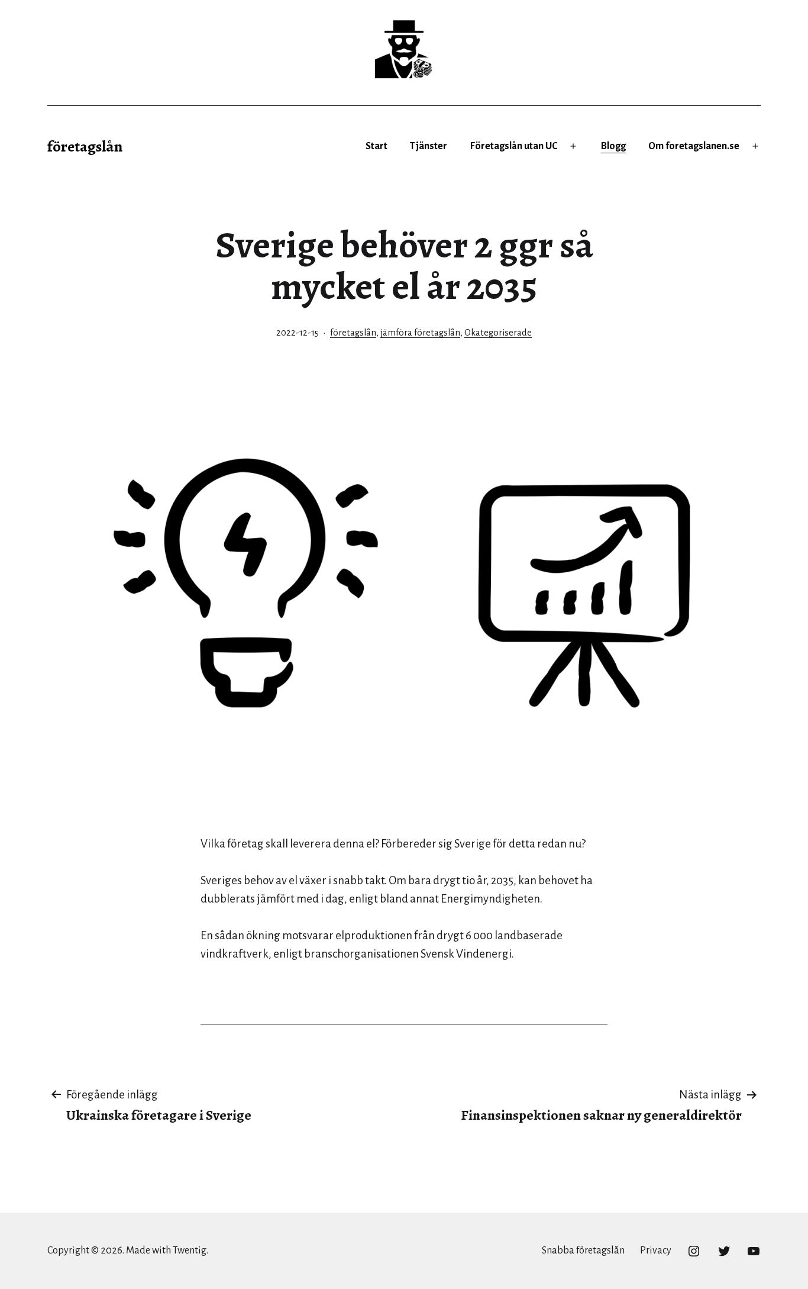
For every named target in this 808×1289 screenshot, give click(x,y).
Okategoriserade (498, 332)
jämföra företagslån (420, 332)
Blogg (613, 146)
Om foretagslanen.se (693, 146)
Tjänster (428, 146)
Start (376, 146)
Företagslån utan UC (513, 146)
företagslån (84, 146)
